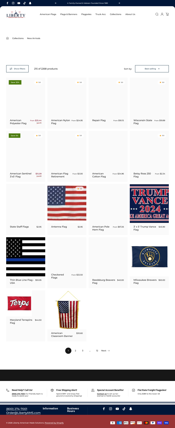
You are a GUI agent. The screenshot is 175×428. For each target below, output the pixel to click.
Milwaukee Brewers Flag (145, 281)
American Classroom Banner (62, 335)
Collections (18, 38)
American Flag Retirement (59, 175)
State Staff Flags (19, 226)
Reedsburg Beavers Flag (103, 281)
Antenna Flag (59, 226)
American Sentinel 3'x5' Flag (20, 175)
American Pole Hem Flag (100, 228)
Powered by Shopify (54, 423)
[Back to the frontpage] (7, 38)
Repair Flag (99, 120)
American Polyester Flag (18, 122)
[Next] (119, 3)
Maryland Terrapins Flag (21, 321)
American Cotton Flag (99, 175)
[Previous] (56, 3)
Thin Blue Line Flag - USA (22, 281)
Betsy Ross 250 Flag (142, 175)
